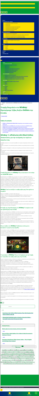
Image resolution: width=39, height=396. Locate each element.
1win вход (7, 352)
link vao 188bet (12, 360)
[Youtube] (6, 12)
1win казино (11, 352)
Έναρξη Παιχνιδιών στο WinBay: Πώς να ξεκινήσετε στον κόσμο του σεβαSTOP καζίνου (17, 125)
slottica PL (8, 362)
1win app (7, 350)
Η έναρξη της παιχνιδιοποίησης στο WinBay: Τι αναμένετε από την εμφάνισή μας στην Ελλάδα (18, 128)
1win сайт (29, 352)
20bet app (15, 353)
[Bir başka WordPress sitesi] (5, 15)
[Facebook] (2, 12)
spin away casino (14, 362)
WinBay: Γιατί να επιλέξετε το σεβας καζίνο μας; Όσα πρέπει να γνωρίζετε (15, 127)
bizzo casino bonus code (6, 355)
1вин (6, 353)
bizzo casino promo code (25, 355)
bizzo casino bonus (29, 353)
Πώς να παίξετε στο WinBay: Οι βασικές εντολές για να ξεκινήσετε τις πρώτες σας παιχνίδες (18, 129)
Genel (2, 302)
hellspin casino (14, 356)
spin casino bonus (28, 362)
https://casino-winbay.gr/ (29, 289)
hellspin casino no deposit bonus (24, 356)
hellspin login (15, 358)
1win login (27, 350)
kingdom (3, 360)
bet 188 (23, 353)
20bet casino (19, 353)
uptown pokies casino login (12, 363)
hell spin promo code (23, 358)
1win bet (13, 350)
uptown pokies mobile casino (21, 363)
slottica (3, 362)
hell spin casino (6, 356)
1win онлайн (16, 352)
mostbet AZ (23, 360)
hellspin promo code (31, 358)
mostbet (18, 360)
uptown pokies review (29, 363)
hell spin (32, 355)
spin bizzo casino (20, 362)
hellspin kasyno (9, 358)
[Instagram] (4, 12)
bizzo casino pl (15, 355)
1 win (3, 350)
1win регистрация (22, 352)
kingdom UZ (7, 360)
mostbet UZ (29, 360)
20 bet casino (10, 353)
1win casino (20, 350)
